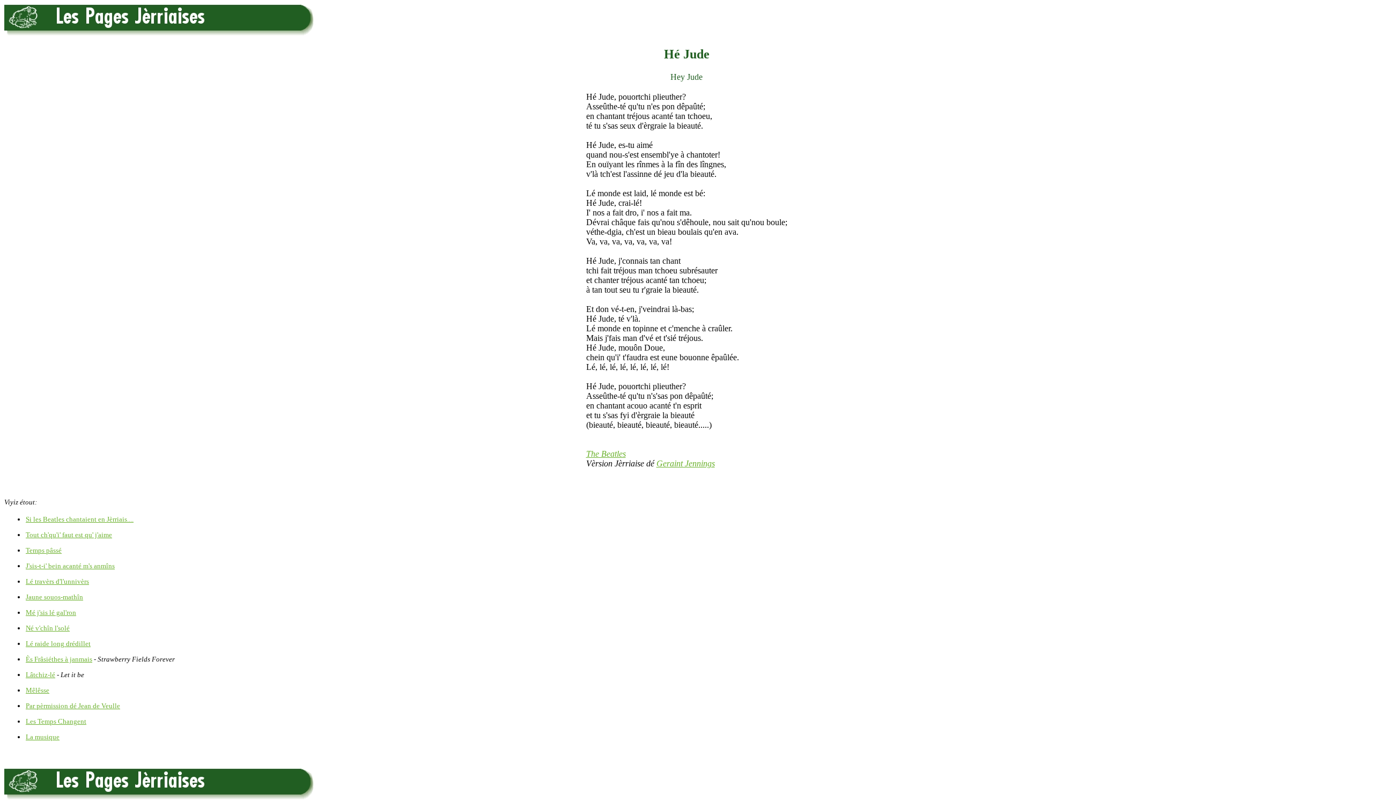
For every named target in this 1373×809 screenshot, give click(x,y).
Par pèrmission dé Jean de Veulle (73, 706)
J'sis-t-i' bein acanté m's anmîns (70, 566)
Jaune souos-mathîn (54, 597)
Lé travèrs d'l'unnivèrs (57, 581)
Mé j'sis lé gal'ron (51, 612)
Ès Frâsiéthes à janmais (59, 659)
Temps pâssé (44, 550)
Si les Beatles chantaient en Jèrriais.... (80, 519)
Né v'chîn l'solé (48, 628)
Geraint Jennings (685, 463)
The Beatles (606, 453)
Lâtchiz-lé (40, 675)
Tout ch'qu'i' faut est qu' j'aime (69, 535)
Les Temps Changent (56, 721)
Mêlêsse (37, 690)
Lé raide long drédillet (58, 644)
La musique (43, 737)
